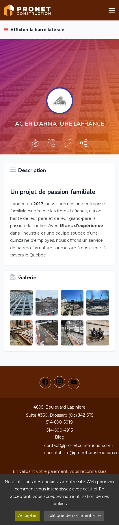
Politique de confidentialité (74, 515)
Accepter (27, 515)
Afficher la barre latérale (36, 29)
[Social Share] (84, 144)
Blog (59, 437)
